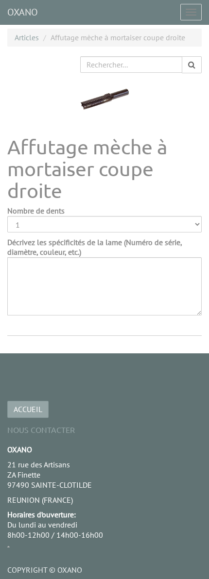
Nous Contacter (41, 429)
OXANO (22, 12)
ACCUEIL (28, 409)
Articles (27, 37)
